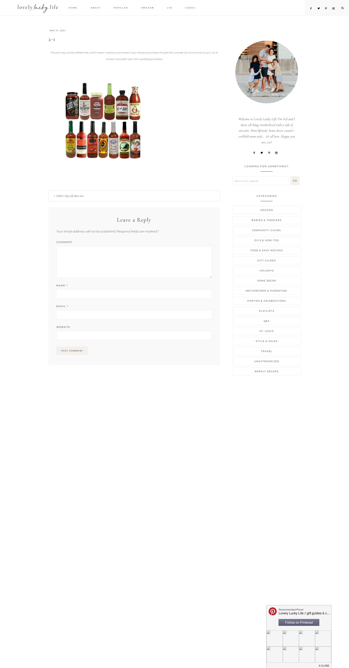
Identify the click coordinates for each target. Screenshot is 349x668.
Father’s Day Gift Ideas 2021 (70, 196)
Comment (64, 242)
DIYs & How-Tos (266, 240)
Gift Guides (266, 260)
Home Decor (266, 280)
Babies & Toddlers (267, 220)
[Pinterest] (270, 152)
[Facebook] (255, 152)
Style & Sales (267, 341)
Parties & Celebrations (266, 300)
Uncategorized (266, 361)
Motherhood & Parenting (266, 290)
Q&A (267, 321)
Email (62, 306)
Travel (266, 351)
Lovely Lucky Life (38, 8)
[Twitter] (263, 152)
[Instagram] (277, 152)
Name (62, 285)
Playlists (266, 311)
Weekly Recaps (266, 371)
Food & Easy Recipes (266, 250)
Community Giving (266, 230)
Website (63, 326)
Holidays (267, 270)
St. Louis (267, 331)
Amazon (266, 210)
